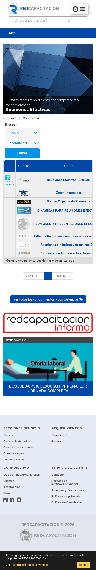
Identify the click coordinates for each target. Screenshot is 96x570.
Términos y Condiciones (67, 490)
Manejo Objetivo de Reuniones (69, 201)
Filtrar (22, 153)
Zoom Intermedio (68, 193)
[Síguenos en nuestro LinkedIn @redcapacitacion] (5, 500)
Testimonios (12, 487)
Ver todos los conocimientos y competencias (46, 299)
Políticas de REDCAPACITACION (64, 482)
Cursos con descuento (18, 447)
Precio (14, 133)
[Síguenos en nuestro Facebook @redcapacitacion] (12, 500)
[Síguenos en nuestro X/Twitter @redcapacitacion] (19, 500)
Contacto (57, 474)
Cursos (8, 435)
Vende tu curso (13, 459)
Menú (13, 33)
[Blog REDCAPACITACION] (48, 323)
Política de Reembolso (66, 502)
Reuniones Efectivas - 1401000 (68, 180)
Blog (6, 493)
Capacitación (60, 435)
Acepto (83, 564)
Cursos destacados (16, 441)
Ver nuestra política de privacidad (27, 564)
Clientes (8, 480)
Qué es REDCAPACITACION (21, 474)
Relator (56, 441)
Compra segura (14, 453)
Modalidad (17, 143)
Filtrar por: (10, 124)
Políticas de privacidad (66, 496)
